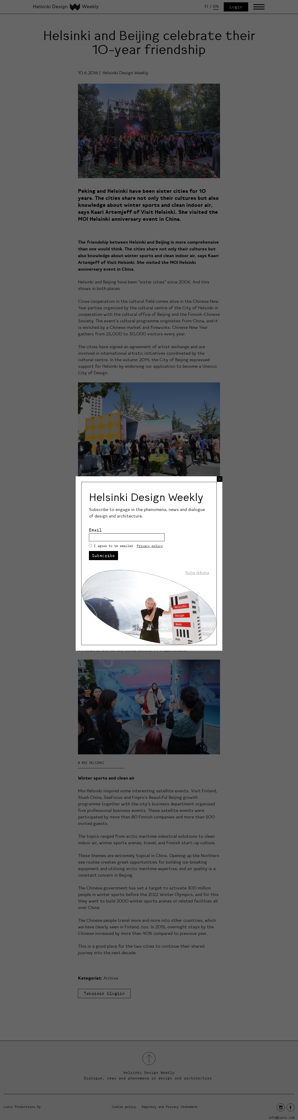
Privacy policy (150, 546)
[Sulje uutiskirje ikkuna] (219, 479)
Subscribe (103, 555)
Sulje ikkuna (197, 572)
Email (95, 530)
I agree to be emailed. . (129, 546)
